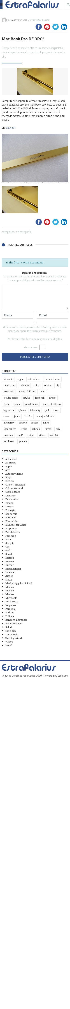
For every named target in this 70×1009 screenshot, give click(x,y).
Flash (6, 404)
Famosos (10, 535)
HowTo (9, 561)
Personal (10, 608)
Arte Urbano (34, 379)
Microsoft (11, 597)
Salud (8, 627)
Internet (10, 572)
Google (16, 404)
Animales (10, 462)
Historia (9, 557)
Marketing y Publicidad (18, 583)
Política (9, 616)
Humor (9, 565)
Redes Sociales (13, 623)
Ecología (10, 510)
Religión (36, 428)
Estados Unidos (10, 397)
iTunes (6, 416)
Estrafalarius (12, 532)
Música (9, 590)
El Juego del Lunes (15, 524)
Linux (8, 579)
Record (23, 428)
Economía (11, 513)
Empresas (11, 528)
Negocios (10, 605)
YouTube (23, 441)
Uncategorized (13, 638)
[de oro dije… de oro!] (35, 159)
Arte (7, 470)
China (36, 385)
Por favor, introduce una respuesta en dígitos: (35, 339)
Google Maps (31, 404)
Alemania (8, 379)
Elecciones (8, 391)
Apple (20, 379)
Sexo (58, 428)
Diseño (9, 502)
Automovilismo (14, 473)
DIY (57, 385)
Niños (46, 422)
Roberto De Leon (19, 20)
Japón (17, 416)
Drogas (9, 506)
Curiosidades (12, 491)
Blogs (8, 477)
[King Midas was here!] (35, 199)
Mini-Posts (11, 601)
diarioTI (10, 127)
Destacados (11, 499)
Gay (7, 546)
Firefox (52, 397)
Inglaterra (8, 410)
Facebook (40, 397)
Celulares (24, 385)
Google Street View (52, 404)
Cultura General (14, 488)
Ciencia (9, 480)
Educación (11, 517)
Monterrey (9, 422)
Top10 (20, 435)
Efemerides (11, 521)
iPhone (21, 410)
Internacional (13, 568)
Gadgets (9, 543)
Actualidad (11, 459)
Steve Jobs (8, 435)
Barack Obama (52, 379)
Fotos (8, 539)
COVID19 (47, 385)
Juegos (9, 575)
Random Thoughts (16, 619)
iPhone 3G (35, 410)
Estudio (26, 397)
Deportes (10, 495)
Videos (42, 435)
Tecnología (11, 634)
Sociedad (10, 630)
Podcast (9, 612)
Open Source (9, 428)
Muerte (23, 422)
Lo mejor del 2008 (45, 416)
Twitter (31, 435)
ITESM (56, 410)
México (34, 422)
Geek (8, 550)
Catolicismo (9, 385)
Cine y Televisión (15, 484)
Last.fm (28, 416)
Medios (9, 594)
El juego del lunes (27, 391)
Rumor (48, 428)
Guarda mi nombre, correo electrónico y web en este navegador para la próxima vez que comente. (35, 329)
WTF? (8, 645)
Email (43, 391)
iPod (47, 410)
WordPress (8, 441)
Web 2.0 (54, 435)
